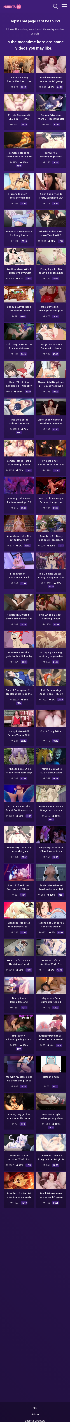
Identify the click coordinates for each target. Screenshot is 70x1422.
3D (35, 1408)
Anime (35, 1414)
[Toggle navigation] (64, 6)
